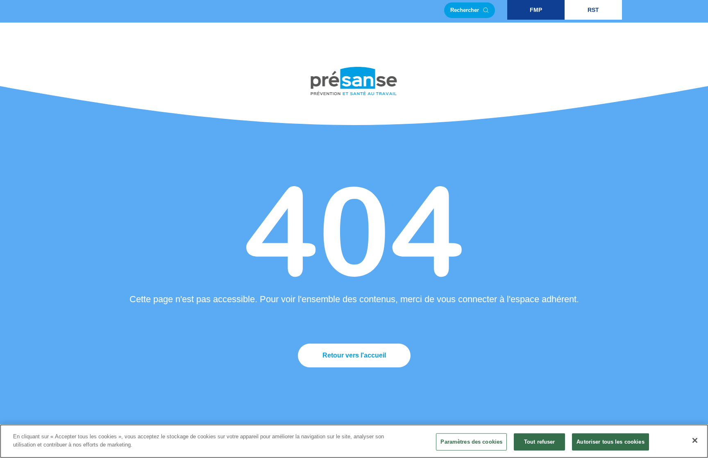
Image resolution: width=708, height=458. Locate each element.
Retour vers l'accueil (354, 355)
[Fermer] (695, 440)
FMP (536, 10)
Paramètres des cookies (471, 442)
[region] (354, 441)
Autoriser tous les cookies (610, 442)
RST (593, 10)
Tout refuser (539, 442)
